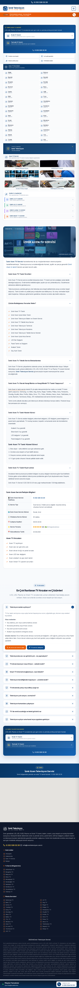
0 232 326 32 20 (39, 498)
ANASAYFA (8, 229)
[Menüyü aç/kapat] (73, 8)
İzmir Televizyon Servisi (24, 371)
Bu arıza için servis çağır (16, 647)
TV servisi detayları (37, 647)
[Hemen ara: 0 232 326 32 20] (74, 14)
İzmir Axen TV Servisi (14, 262)
